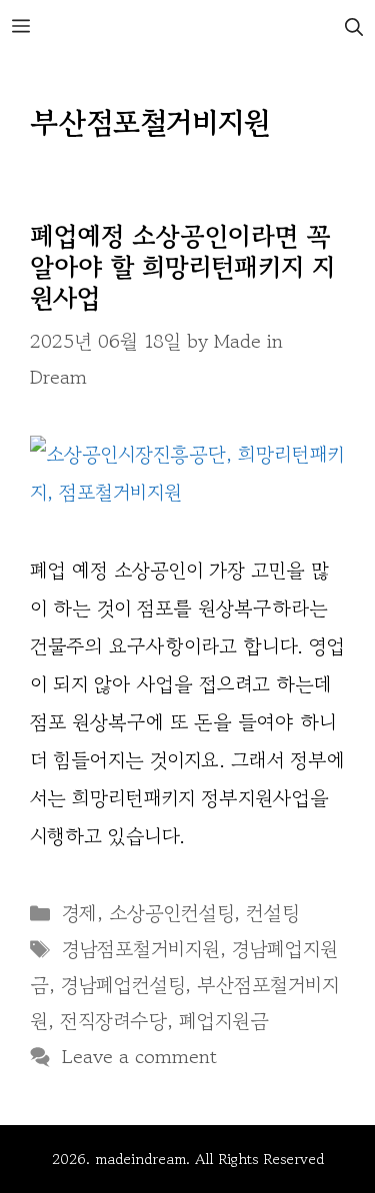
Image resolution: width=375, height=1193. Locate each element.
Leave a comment (139, 1056)
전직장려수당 (113, 1020)
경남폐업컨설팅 (123, 984)
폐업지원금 (224, 1020)
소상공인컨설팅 (171, 912)
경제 (79, 912)
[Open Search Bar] (354, 27)
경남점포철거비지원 (141, 948)
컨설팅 (272, 912)
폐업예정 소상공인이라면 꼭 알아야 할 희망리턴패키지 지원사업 (182, 266)
